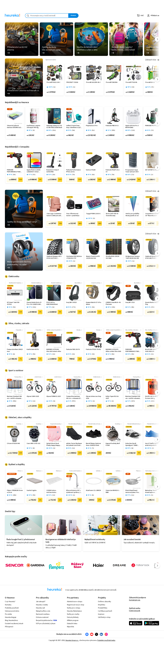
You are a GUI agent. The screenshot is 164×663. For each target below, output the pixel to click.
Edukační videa (72, 623)
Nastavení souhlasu (43, 614)
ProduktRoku (102, 608)
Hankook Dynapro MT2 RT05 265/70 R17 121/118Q (152, 257)
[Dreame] (119, 565)
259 (152, 307)
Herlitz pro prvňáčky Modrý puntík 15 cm (132, 215)
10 (73, 354)
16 (152, 354)
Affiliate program (72, 620)
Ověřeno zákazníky (104, 601)
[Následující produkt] (157, 79)
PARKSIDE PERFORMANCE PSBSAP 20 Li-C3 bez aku (14, 171)
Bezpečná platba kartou (44, 620)
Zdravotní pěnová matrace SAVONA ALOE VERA (14, 127)
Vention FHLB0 (90, 170)
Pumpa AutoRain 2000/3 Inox (15, 350)
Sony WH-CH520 (71, 302)
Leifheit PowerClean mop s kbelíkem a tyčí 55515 (73, 127)
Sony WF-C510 (130, 302)
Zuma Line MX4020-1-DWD (113, 491)
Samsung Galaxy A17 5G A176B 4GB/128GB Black (54, 127)
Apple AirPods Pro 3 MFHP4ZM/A (132, 127)
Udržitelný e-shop (104, 617)
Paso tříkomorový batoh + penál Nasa (72, 215)
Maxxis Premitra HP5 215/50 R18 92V (93, 257)
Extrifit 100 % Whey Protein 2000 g (151, 397)
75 (73, 175)
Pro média (8, 614)
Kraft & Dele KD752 (33, 349)
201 (54, 130)
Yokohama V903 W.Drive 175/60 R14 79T (74, 257)
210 (152, 401)
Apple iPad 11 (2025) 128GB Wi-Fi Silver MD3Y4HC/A (33, 171)
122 (133, 130)
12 (34, 401)
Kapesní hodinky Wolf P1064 (113, 444)
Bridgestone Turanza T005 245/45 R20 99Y (132, 257)
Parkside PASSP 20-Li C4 (112, 171)
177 (73, 307)
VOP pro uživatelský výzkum (45, 623)
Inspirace (101, 614)
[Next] (157, 39)
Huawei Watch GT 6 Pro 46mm (93, 303)
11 (73, 448)
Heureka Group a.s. (71, 640)
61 (93, 130)
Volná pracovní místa (12, 611)
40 (133, 307)
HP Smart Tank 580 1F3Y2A (13, 303)
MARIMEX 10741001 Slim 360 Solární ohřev (53, 350)
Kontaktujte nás (134, 600)
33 (152, 130)
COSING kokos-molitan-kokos (51, 491)
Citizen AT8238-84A (13, 443)
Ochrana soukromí (42, 617)
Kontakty (8, 605)
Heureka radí (40, 608)
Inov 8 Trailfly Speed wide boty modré (151, 444)
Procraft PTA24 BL (131, 82)
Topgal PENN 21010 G (93, 214)
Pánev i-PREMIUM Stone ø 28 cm (15, 491)
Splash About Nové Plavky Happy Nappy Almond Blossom (53, 444)
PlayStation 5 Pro (92, 126)
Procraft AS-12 (150, 82)
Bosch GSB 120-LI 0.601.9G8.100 (150, 350)
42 (93, 175)
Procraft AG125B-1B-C (93, 82)
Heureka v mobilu (42, 605)
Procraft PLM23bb (111, 82)
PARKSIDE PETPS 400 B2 (153, 126)
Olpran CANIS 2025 (33, 396)
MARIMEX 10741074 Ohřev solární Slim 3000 (113, 350)
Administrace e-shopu (74, 601)
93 (14, 307)
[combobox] (47, 15)
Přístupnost (9, 627)
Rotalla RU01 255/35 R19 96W (112, 257)
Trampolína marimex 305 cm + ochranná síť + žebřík (74, 397)
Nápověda (70, 627)
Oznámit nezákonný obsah (14, 623)
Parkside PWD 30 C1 (112, 126)
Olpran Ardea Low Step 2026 (93, 397)
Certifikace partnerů (105, 611)
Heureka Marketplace (74, 611)
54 (73, 130)
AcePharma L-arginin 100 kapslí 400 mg (33, 127)
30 (14, 175)
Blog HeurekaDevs (11, 620)
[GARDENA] (35, 565)
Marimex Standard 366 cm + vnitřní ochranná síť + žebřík (14, 397)
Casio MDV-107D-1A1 (33, 443)
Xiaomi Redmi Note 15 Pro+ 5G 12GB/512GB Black (34, 303)
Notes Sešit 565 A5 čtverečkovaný (112, 215)
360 (14, 401)
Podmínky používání (12, 608)
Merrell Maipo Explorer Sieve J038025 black (93, 444)
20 (54, 175)
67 (34, 175)
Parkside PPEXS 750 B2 (93, 349)
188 (14, 495)
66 (113, 354)
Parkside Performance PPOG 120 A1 (73, 171)
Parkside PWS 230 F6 (73, 349)
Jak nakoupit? (40, 601)
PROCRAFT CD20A (72, 82)
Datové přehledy (73, 617)
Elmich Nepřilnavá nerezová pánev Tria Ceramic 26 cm (132, 491)
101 (34, 307)
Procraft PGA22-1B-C (53, 82)
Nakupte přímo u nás (43, 611)
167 (133, 401)
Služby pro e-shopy (73, 608)
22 (54, 354)
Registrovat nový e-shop (75, 605)
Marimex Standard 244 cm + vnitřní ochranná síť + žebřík (132, 397)
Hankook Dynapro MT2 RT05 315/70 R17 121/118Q (54, 257)
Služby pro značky (73, 614)
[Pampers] (56, 565)
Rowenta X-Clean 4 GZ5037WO (52, 171)
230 (113, 307)
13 (133, 87)
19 (93, 354)
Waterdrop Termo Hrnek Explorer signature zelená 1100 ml (152, 491)
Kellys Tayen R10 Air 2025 (112, 397)
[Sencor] (14, 565)
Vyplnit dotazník (134, 611)
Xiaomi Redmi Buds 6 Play (152, 303)
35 (153, 87)
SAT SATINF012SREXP (152, 170)
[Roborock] (140, 565)
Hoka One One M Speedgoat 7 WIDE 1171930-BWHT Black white (132, 444)
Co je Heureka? (10, 601)
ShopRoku (101, 605)
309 (113, 130)
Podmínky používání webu (106, 640)
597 (73, 401)
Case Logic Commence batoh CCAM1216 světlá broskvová (54, 215)
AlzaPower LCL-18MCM (93, 490)
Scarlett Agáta (31, 490)
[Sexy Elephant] (77, 565)
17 (133, 175)
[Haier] (98, 565)
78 (113, 175)
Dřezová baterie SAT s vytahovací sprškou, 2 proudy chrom (73, 491)
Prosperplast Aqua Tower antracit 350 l (132, 171)
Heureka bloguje (10, 617)
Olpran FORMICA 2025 (53, 396)
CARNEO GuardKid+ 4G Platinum (113, 303)
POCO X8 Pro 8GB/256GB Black (52, 303)
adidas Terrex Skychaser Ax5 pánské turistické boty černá (74, 444)
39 (34, 354)
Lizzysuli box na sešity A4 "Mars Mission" (152, 215)
